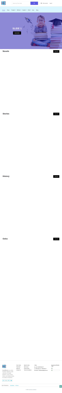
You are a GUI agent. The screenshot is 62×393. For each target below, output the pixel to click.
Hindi (29, 10)
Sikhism (18, 10)
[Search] (34, 3)
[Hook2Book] (4, 3)
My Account (26, 366)
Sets (33, 10)
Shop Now (18, 366)
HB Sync (17, 385)
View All (56, 51)
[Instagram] (6, 381)
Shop (8, 10)
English (24, 10)
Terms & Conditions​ (27, 370)
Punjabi (13, 10)
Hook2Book (12, 385)
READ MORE (17, 33)
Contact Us (18, 370)
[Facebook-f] (3, 381)
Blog (37, 10)
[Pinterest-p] (9, 381)
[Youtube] (11, 381)
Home (3, 10)
